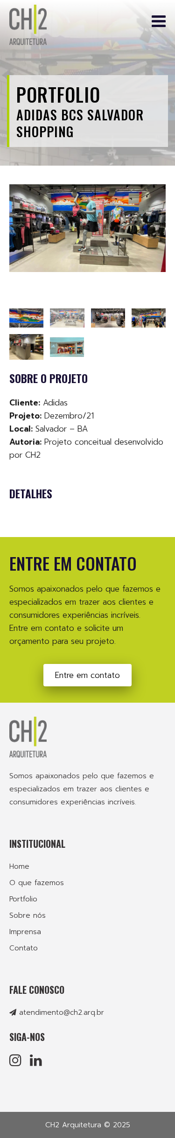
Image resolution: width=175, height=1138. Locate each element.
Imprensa (25, 932)
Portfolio (58, 94)
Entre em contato (87, 675)
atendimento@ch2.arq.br (61, 1012)
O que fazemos (36, 883)
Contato (23, 948)
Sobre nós (27, 915)
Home (19, 866)
